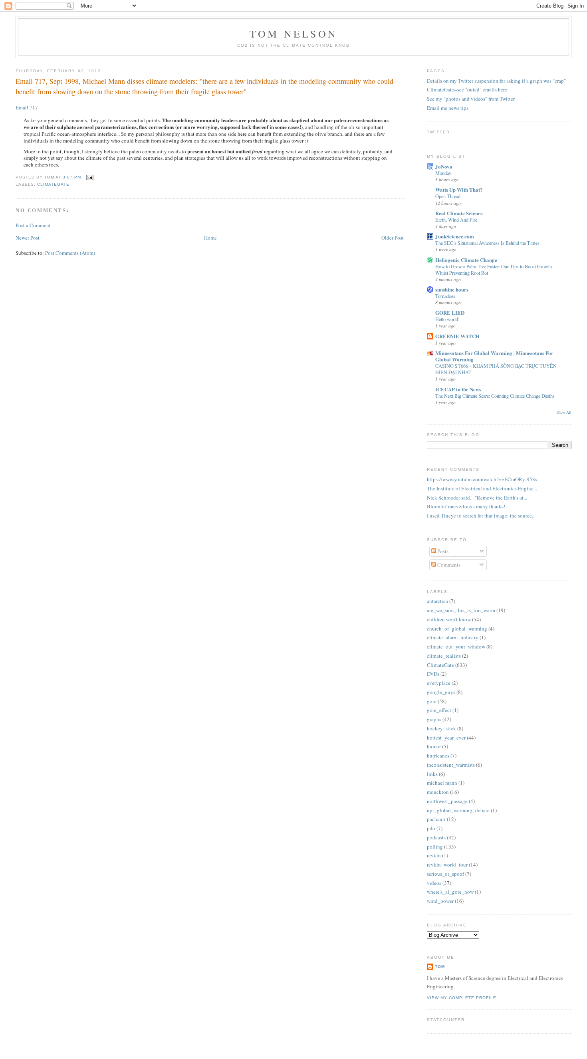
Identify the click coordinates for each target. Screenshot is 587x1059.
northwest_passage (447, 801)
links (432, 773)
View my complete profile (461, 998)
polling (435, 846)
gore (431, 701)
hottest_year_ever (446, 737)
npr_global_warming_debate (458, 810)
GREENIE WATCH (457, 336)
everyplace (438, 682)
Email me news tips (447, 107)
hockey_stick (441, 728)
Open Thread (447, 196)
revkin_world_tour (447, 864)
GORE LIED (449, 312)
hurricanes (438, 755)
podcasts (436, 837)
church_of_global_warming (457, 628)
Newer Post (28, 237)
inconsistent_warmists (451, 764)
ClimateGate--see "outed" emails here (467, 89)
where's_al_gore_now (450, 891)
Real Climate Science (459, 213)
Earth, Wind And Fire (456, 219)
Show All (564, 412)
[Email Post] (89, 177)
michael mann (442, 782)
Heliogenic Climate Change (466, 260)
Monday (443, 173)
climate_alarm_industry (452, 637)
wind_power (440, 900)
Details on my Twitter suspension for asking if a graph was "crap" (496, 80)
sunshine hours (451, 289)
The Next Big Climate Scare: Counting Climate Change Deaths (495, 396)
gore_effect (439, 710)
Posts (442, 551)
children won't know (449, 619)
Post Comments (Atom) (70, 252)
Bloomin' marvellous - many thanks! (466, 506)
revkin (434, 855)
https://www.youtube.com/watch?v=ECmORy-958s (482, 479)
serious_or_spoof (445, 873)
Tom (50, 177)
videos (434, 882)
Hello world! (447, 319)
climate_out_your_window (456, 646)
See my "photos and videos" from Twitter (471, 98)
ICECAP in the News (458, 389)
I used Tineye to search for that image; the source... (481, 515)
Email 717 (27, 107)
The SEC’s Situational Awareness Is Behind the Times (487, 243)
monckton (438, 791)
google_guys (441, 692)
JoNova (443, 166)
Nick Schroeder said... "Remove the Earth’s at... (477, 497)
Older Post (392, 237)
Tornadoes (445, 296)
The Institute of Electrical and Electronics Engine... (482, 488)
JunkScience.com (454, 236)
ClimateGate (53, 184)
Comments (448, 564)
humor (434, 746)
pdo (431, 828)
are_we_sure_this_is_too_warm (461, 610)
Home (210, 237)
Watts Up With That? (459, 189)
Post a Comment (33, 225)
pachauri (436, 819)
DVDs (433, 673)
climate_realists (444, 655)
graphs (434, 719)
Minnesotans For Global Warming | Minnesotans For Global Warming (494, 356)
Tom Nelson (293, 33)
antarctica (437, 601)
